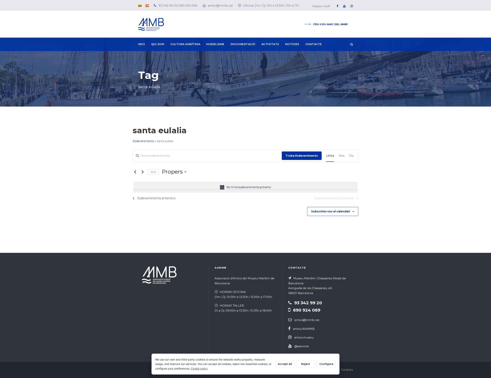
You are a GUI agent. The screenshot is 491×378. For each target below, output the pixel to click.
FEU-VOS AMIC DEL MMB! (330, 24)
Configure (326, 364)
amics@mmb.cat (220, 5)
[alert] (245, 187)
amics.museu (303, 337)
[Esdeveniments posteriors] (142, 172)
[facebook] (337, 6)
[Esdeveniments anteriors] (135, 172)
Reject (305, 364)
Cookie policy (199, 368)
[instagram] (351, 6)
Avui (153, 171)
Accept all (285, 364)
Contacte (313, 44)
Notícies (292, 44)
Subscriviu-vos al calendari (330, 211)
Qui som (157, 44)
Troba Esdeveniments (302, 155)
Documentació (243, 44)
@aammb (301, 346)
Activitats (270, 44)
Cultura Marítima (185, 44)
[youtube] (344, 6)
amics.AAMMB (304, 329)
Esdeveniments (143, 141)
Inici (141, 44)
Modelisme (215, 44)
